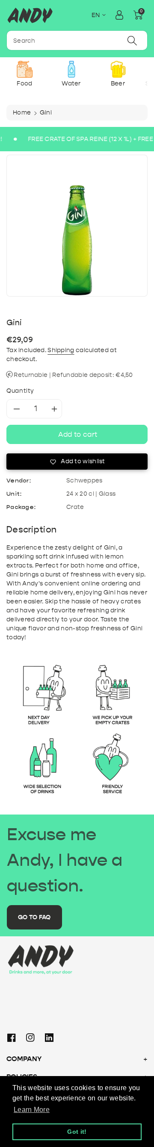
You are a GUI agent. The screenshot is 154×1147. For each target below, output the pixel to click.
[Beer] (118, 69)
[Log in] (119, 15)
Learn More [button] (32, 1109)
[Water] (71, 69)
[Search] (132, 40)
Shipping (60, 350)
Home (22, 112)
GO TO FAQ (34, 917)
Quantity (20, 390)
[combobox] (77, 40)
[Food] (24, 69)
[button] (138, 15)
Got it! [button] (76, 1131)
